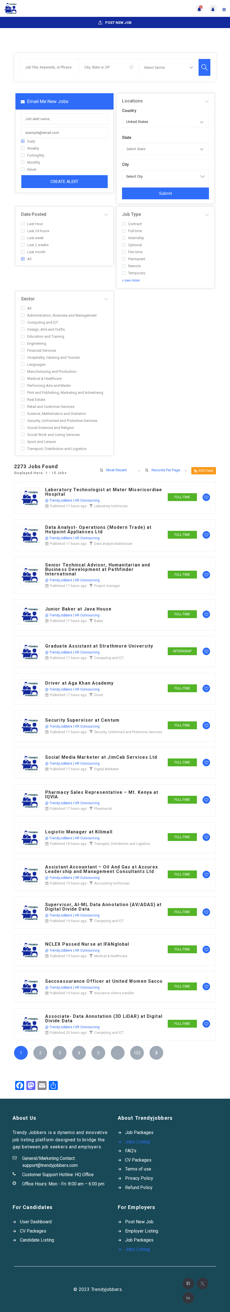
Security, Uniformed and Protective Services (62, 420)
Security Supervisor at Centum (82, 720)
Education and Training (45, 336)
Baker (98, 621)
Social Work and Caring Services (53, 434)
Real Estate (36, 399)
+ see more (131, 280)
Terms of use (138, 1169)
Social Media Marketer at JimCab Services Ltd (101, 757)
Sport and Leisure (41, 442)
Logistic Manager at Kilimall (78, 832)
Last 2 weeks (38, 245)
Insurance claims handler (114, 993)
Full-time (135, 231)
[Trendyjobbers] (59, 8)
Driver (98, 695)
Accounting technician (112, 883)
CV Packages (138, 1160)
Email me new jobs (47, 101)
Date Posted (33, 214)
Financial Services (41, 350)
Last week (35, 238)
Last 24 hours (38, 231)
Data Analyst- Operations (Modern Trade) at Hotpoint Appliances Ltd (98, 529)
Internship (136, 238)
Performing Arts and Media (49, 385)
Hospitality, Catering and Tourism (53, 357)
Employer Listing (141, 1231)
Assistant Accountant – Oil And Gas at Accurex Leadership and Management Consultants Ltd (101, 869)
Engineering (36, 343)
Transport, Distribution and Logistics (56, 449)
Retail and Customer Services (50, 406)
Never (31, 169)
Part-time (135, 252)
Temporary (136, 273)
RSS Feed (206, 471)
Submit (165, 193)
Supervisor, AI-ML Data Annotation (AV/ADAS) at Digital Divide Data (103, 906)
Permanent (136, 259)
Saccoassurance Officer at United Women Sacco (104, 981)
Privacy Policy (139, 1178)
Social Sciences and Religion (50, 427)
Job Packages (139, 1132)
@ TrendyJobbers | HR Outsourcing (72, 500)
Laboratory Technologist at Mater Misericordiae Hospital (103, 492)
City (125, 164)
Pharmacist (103, 808)
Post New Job (118, 22)
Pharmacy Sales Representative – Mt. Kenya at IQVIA (101, 794)
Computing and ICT (42, 322)
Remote (134, 266)
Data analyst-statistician (113, 543)
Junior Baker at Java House (78, 609)
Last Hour (35, 224)
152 (137, 1053)
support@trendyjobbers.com (50, 1165)
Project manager (107, 586)
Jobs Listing (137, 1141)
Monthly (33, 162)
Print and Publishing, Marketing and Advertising (65, 392)
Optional (135, 245)
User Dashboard (36, 1221)
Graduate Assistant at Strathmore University (99, 646)
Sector (28, 298)
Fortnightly (35, 155)
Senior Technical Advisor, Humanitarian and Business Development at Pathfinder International (97, 569)
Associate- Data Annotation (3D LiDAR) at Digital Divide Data (103, 1018)
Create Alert (64, 181)
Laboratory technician (111, 506)
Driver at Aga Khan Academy (79, 683)
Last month (36, 252)
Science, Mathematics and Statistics (56, 413)
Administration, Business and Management (62, 315)
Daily (31, 141)
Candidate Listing (37, 1240)
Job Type (131, 214)
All (29, 259)
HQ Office (84, 1174)
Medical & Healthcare (44, 378)
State (126, 138)
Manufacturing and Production (51, 371)
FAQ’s (130, 1150)
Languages (36, 364)
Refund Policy (139, 1187)
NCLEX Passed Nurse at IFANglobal (87, 944)
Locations (132, 101)
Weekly (33, 148)
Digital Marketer (106, 769)
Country (129, 111)
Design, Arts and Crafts (46, 329)
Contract (135, 224)
